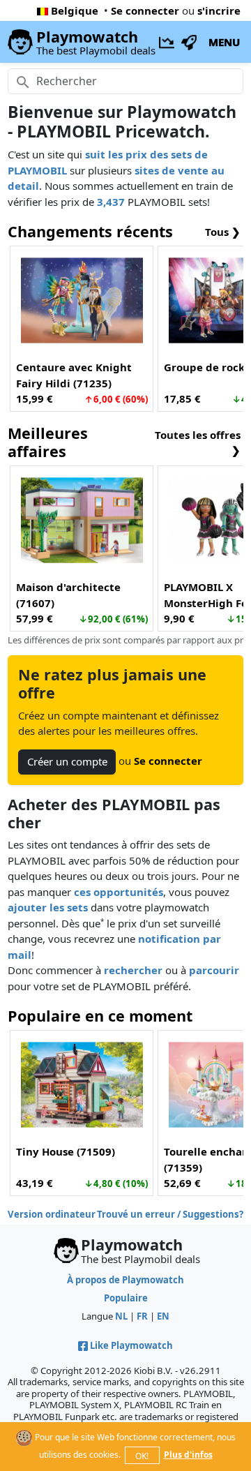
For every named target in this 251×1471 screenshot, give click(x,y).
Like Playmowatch (131, 1345)
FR (142, 1316)
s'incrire (219, 10)
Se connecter (145, 10)
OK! (142, 1456)
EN (163, 1316)
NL (121, 1316)
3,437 (111, 202)
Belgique (74, 10)
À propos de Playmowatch (125, 1280)
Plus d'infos (188, 1455)
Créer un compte (67, 761)
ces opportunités (118, 892)
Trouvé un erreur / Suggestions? (170, 1214)
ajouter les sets (48, 907)
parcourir (214, 970)
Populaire (126, 1298)
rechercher (133, 970)
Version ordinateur (52, 1214)
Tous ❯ (223, 232)
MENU (224, 42)
